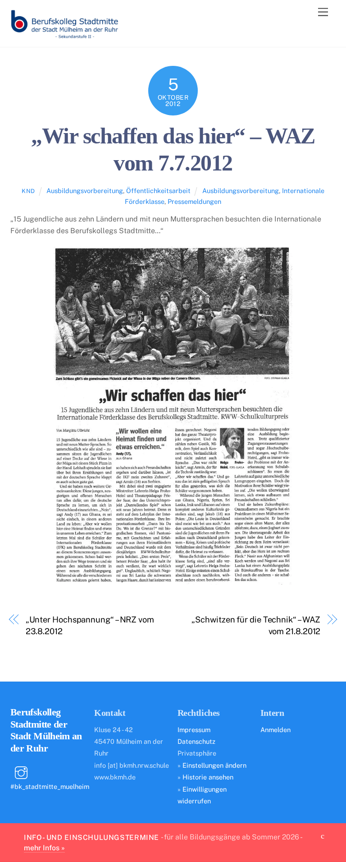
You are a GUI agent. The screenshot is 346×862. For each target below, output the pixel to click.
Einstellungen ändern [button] (214, 765)
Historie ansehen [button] (207, 777)
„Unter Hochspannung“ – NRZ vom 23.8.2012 (90, 625)
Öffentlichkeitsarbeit (158, 190)
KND (28, 191)
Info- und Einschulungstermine (91, 837)
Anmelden (275, 729)
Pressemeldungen (194, 201)
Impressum (194, 729)
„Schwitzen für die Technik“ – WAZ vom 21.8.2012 (255, 625)
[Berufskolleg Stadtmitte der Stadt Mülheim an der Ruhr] (64, 35)
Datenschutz (196, 741)
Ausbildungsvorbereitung (84, 190)
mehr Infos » (44, 848)
